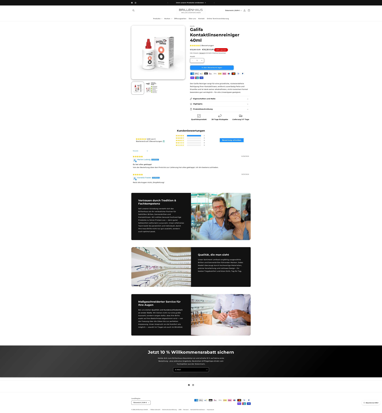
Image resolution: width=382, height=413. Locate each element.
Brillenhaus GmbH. (142, 409)
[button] (133, 10)
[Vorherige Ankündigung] (168, 3)
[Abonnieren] (206, 369)
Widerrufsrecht (155, 409)
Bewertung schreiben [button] (231, 140)
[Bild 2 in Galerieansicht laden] (151, 88)
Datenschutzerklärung (169, 409)
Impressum (210, 409)
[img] (138, 157)
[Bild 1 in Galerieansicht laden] (137, 88)
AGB (180, 409)
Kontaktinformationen (198, 409)
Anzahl (192, 56)
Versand (202, 53)
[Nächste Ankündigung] (214, 3)
